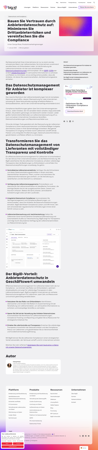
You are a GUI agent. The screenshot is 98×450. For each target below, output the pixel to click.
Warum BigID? (61, 7)
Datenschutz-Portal (35, 423)
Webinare (53, 399)
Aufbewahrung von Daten (37, 407)
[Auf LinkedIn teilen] (70, 121)
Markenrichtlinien (76, 399)
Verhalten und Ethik (40, 436)
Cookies (35, 434)
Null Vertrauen (13, 418)
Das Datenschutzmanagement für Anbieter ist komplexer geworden (77, 66)
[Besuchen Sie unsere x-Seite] (80, 436)
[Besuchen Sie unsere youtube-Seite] (88, 436)
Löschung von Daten (35, 404)
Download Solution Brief (75, 111)
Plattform (36, 7)
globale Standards (18, 73)
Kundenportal (81, 2)
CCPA (51, 71)
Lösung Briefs (54, 402)
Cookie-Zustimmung (36, 401)
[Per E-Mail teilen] (73, 121)
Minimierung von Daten (15, 412)
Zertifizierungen (29, 436)
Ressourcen (44, 7)
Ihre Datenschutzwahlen (45, 434)
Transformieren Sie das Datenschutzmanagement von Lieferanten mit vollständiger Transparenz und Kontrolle (77, 72)
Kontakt (89, 2)
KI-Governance (13, 404)
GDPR (46, 71)
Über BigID (74, 393)
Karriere (73, 396)
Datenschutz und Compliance (17, 16)
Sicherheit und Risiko (14, 401)
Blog (57, 2)
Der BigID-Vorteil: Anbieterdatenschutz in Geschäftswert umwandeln (76, 78)
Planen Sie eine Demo (87, 7)
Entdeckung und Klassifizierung (18, 393)
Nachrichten (63, 2)
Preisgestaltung (72, 2)
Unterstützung (26, 437)
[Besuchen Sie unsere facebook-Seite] (86, 436)
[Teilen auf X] (67, 121)
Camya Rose (16, 44)
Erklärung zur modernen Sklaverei (55, 436)
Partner (53, 7)
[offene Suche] (94, 2)
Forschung (53, 411)
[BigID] (10, 7)
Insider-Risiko (12, 415)
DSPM (31, 418)
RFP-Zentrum (54, 413)
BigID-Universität (55, 416)
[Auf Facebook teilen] (64, 121)
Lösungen (27, 7)
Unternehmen (73, 7)
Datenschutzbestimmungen (16, 71)
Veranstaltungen (55, 396)
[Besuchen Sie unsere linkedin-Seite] (83, 436)
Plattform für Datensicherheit (38, 415)
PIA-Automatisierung (36, 420)
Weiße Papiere (54, 405)
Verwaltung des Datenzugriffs (38, 398)
